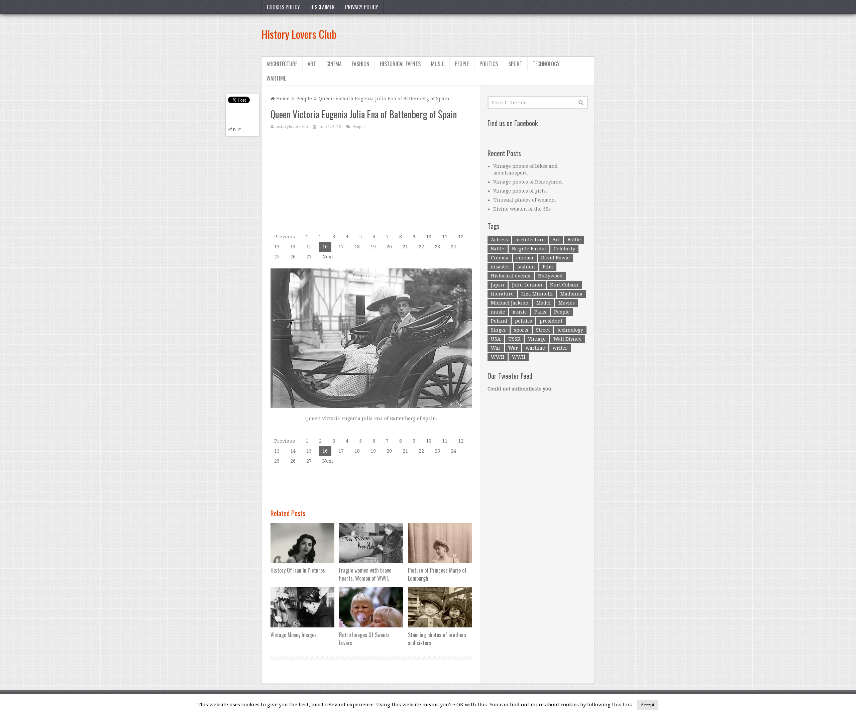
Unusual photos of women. (524, 200)
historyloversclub (292, 126)
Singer (498, 330)
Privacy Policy (361, 7)
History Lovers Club (298, 34)
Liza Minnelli (537, 293)
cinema (524, 257)
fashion (526, 266)
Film (548, 266)
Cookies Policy (283, 7)
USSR (514, 339)
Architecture (281, 64)
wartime (535, 348)
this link (622, 705)
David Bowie (555, 257)
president (551, 321)
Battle (574, 239)
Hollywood (550, 275)
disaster (500, 266)
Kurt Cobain (564, 284)
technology (570, 330)
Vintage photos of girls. (520, 191)
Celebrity (564, 248)
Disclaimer (322, 7)
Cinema (334, 64)
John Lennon (527, 284)
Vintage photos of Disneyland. (528, 182)
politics (523, 321)
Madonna (571, 293)
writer (560, 348)
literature (502, 293)
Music (437, 64)
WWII (497, 357)
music (498, 312)
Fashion (360, 64)
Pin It (234, 129)
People (462, 64)
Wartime (276, 78)
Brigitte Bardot (529, 248)
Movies (566, 303)
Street (543, 330)
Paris (540, 312)
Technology (546, 64)
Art (312, 64)
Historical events (400, 64)
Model (543, 303)
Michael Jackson (510, 303)
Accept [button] (647, 704)
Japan (497, 284)
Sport (515, 64)
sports (521, 330)
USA (496, 339)
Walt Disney (567, 339)
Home (282, 98)
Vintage (537, 339)
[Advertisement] (473, 34)
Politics (488, 64)
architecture (530, 239)
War (496, 348)
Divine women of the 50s (522, 209)
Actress (499, 239)
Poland (499, 321)
